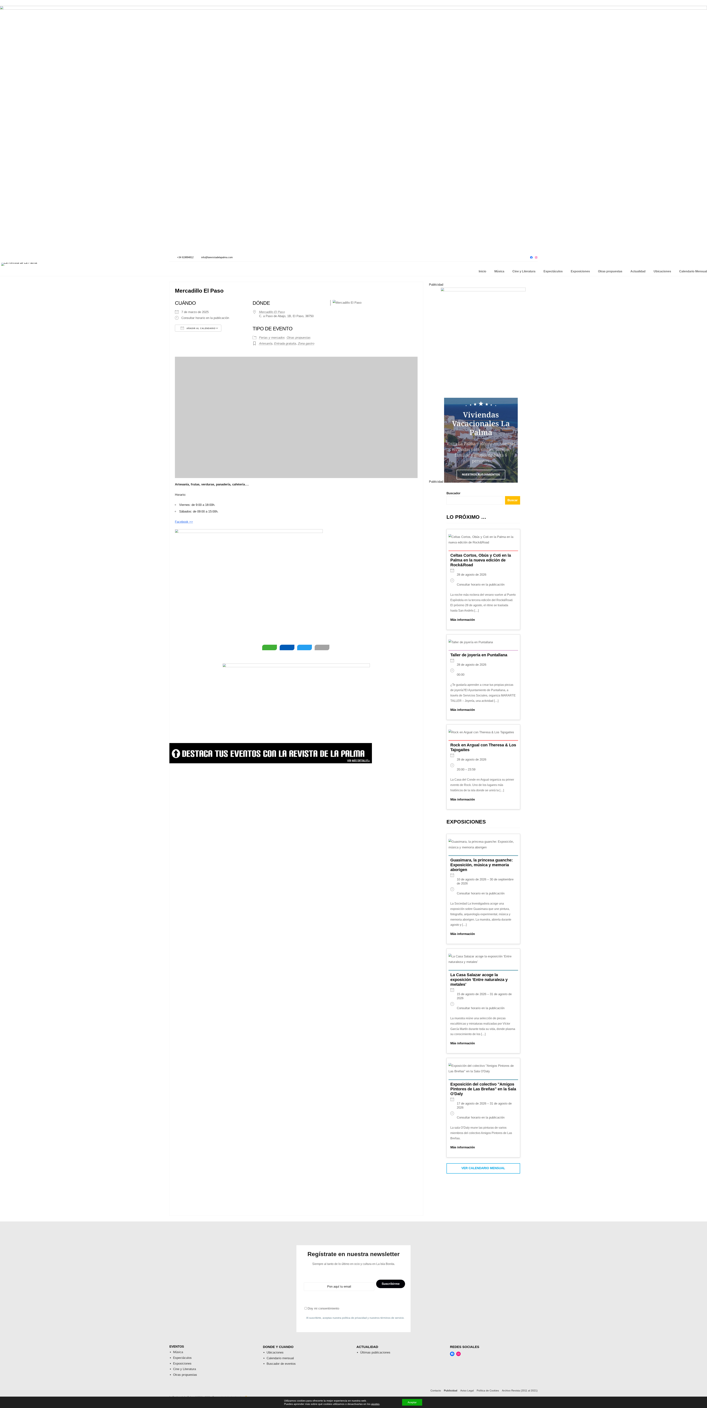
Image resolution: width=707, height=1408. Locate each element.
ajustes (375, 1403)
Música (178, 1352)
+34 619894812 (185, 257)
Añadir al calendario (201, 328)
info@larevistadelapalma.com (217, 257)
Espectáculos (182, 1358)
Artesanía (265, 343)
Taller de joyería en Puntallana (478, 655)
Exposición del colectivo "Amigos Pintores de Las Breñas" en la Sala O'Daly (483, 1089)
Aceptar (412, 1402)
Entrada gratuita (285, 343)
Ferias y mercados (272, 337)
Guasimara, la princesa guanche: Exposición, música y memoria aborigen (481, 865)
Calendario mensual (280, 1358)
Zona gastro (306, 343)
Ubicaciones (275, 1352)
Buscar (512, 500)
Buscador (453, 493)
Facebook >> (184, 522)
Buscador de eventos (281, 1363)
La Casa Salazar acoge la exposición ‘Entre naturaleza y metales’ (479, 979)
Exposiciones (182, 1363)
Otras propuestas (299, 337)
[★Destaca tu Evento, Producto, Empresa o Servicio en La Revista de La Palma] (270, 762)
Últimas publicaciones (375, 1352)
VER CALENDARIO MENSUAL (483, 1168)
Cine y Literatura (184, 1369)
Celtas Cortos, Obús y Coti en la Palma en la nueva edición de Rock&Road (480, 560)
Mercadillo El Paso (272, 312)
